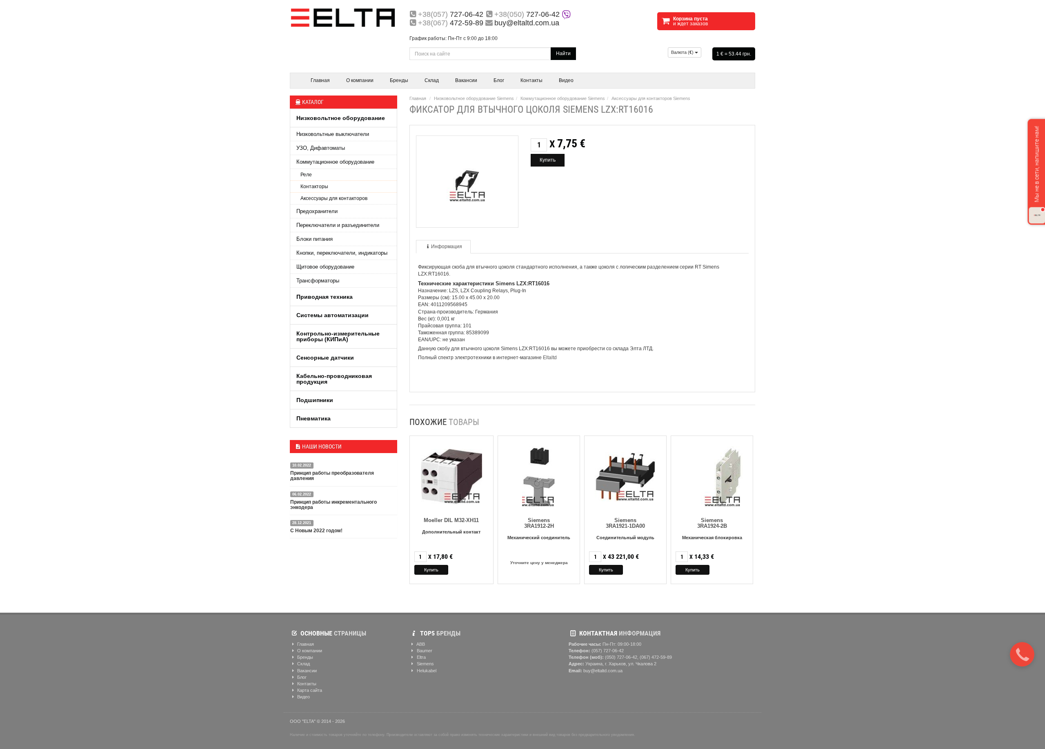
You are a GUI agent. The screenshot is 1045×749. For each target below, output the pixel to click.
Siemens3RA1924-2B (712, 523)
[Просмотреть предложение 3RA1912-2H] (539, 475)
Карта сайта (309, 690)
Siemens (425, 663)
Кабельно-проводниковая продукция (334, 379)
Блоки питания (314, 239)
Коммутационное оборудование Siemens (562, 98)
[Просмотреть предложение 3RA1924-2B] (712, 475)
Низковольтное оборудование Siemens (474, 98)
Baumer (424, 650)
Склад (432, 80)
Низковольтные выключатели (332, 134)
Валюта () (683, 52)
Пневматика (313, 418)
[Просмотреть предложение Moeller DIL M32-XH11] (451, 475)
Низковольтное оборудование (340, 118)
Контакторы (314, 186)
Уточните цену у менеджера (539, 562)
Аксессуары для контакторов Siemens (650, 98)
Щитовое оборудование (325, 267)
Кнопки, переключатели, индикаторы (341, 253)
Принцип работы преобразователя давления (332, 475)
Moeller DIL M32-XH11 (451, 520)
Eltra (421, 657)
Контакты (531, 80)
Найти (563, 53)
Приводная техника (324, 296)
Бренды (399, 80)
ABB (420, 644)
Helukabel (426, 670)
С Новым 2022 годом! (316, 530)
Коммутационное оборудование (335, 162)
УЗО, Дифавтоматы (320, 148)
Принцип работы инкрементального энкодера (333, 504)
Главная (320, 80)
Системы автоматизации (332, 315)
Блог (499, 80)
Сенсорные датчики (325, 357)
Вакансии (466, 80)
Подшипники (314, 400)
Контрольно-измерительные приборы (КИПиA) (338, 336)
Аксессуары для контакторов (333, 198)
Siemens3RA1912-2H (539, 523)
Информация (446, 246)
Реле (306, 175)
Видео (566, 80)
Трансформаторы (317, 281)
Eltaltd (550, 357)
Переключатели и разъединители (337, 225)
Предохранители (317, 211)
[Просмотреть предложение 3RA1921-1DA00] (625, 475)
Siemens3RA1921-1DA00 (625, 523)
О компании (360, 80)
